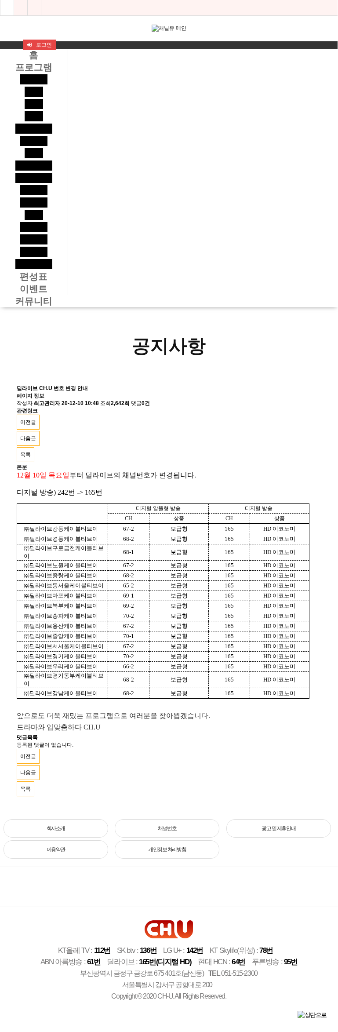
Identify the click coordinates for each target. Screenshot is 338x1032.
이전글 (28, 422)
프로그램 (33, 67)
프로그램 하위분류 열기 (331, 7)
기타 (34, 215)
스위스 (33, 239)
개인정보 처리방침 (167, 849)
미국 (34, 92)
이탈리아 (33, 264)
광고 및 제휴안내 (278, 828)
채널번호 (167, 828)
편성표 (33, 276)
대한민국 (33, 178)
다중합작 (33, 165)
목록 (25, 455)
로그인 (44, 45)
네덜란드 (33, 129)
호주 (34, 153)
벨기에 (33, 202)
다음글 (28, 438)
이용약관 (56, 849)
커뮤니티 (33, 301)
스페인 (33, 252)
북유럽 (33, 79)
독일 (34, 116)
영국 (34, 104)
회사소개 (56, 828)
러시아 (33, 227)
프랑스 (33, 190)
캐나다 (33, 141)
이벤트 (33, 289)
